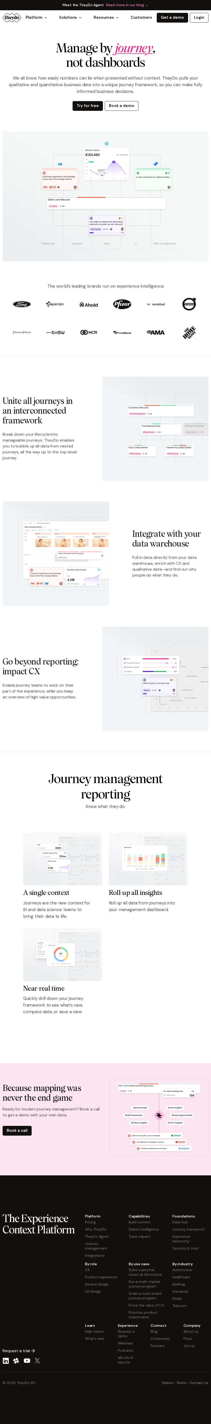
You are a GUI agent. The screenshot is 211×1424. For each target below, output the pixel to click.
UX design (93, 1291)
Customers (141, 17)
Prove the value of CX (146, 1305)
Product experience (101, 1277)
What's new (94, 1338)
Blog (154, 1331)
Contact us (199, 1382)
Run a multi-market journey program (144, 1284)
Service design (97, 1284)
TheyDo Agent (97, 1236)
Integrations (95, 1255)
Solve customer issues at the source (145, 1272)
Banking (178, 1284)
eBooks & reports (126, 1359)
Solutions (68, 17)
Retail (176, 1298)
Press (187, 1338)
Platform (34, 17)
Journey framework (188, 1229)
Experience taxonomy (181, 1238)
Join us (189, 1345)
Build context (139, 1222)
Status (167, 1382)
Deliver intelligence (144, 1229)
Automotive (182, 1269)
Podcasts (125, 1350)
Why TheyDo (95, 1229)
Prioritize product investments (143, 1314)
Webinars (125, 1343)
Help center (94, 1331)
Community (160, 1338)
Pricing (90, 1222)
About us (190, 1331)
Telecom (179, 1305)
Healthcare (181, 1277)
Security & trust (185, 1248)
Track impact (139, 1236)
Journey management (96, 1246)
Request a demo (126, 1333)
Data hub (180, 1222)
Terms (181, 1382)
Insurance (180, 1291)
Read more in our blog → (127, 5)
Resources (104, 17)
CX (87, 1269)
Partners (157, 1345)
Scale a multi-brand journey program (145, 1295)
